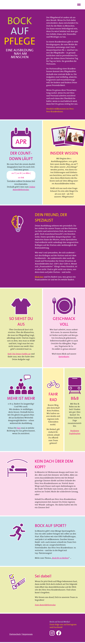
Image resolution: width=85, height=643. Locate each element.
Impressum (27, 634)
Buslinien (74, 430)
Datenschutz (15, 634)
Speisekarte (64, 356)
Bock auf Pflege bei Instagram (52, 633)
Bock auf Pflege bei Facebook (58, 633)
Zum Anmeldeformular (45, 604)
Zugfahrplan (74, 433)
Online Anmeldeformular (24, 188)
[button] (79, 4)
